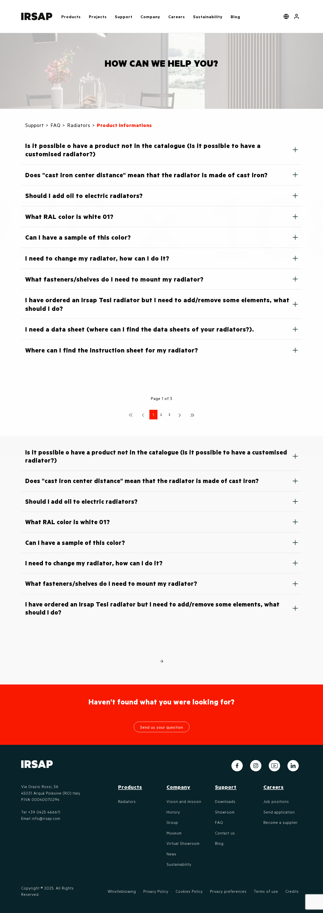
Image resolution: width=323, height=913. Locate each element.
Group (172, 822)
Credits (292, 891)
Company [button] (150, 16)
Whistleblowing (122, 891)
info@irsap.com (46, 818)
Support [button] (123, 16)
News (171, 853)
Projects (98, 16)
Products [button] (71, 16)
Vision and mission (184, 801)
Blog (235, 16)
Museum (174, 832)
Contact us (225, 832)
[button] (296, 16)
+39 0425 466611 (44, 812)
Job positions (276, 801)
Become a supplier (280, 822)
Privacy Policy (155, 891)
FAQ (219, 822)
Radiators (127, 801)
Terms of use (266, 891)
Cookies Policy (189, 891)
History (173, 812)
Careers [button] (176, 16)
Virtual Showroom (183, 843)
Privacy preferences (228, 891)
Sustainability (208, 16)
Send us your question (161, 727)
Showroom (225, 812)
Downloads (225, 801)
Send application (279, 812)
